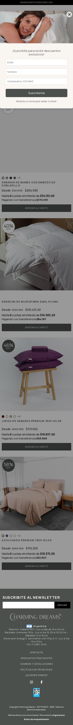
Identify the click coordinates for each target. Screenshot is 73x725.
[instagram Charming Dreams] (31, 682)
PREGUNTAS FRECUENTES (36, 658)
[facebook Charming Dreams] (41, 682)
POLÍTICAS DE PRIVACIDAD (37, 669)
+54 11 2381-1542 (36, 644)
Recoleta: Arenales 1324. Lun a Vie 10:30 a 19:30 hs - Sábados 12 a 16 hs (36, 634)
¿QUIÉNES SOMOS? (36, 675)
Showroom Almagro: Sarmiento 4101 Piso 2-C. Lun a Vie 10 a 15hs (36, 640)
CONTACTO (36, 652)
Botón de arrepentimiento (36, 719)
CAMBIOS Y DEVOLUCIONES (36, 664)
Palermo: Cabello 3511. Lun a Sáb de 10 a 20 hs (36, 629)
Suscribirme (36, 93)
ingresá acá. (59, 715)
